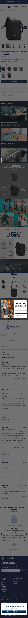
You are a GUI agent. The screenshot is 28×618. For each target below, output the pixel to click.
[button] (1, 160)
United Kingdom (20, 611)
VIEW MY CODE (21, 313)
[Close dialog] (26, 300)
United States (8, 611)
